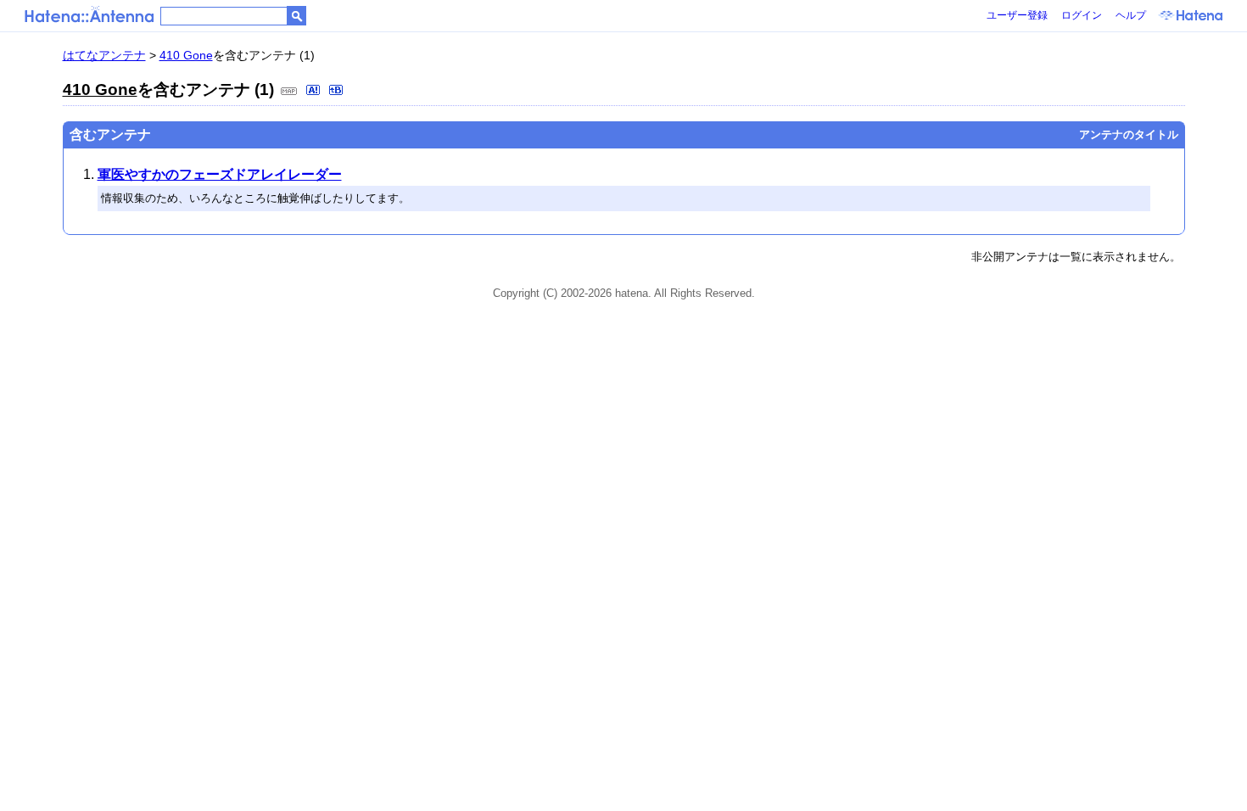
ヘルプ (1131, 15)
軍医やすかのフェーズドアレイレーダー (220, 174)
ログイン (1081, 15)
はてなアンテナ (104, 55)
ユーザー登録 (1017, 15)
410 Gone (186, 55)
